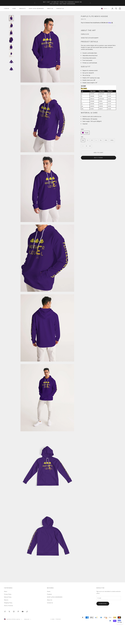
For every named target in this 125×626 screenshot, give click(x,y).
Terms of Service (8, 605)
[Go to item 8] (11, 69)
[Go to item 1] (11, 18)
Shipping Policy (8, 603)
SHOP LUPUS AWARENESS (36, 8)
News (5, 591)
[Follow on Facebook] (5, 611)
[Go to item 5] (11, 47)
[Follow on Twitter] (9, 611)
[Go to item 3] (11, 33)
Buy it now (98, 157)
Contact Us (60, 8)
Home (14, 8)
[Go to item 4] (11, 40)
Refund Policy (7, 597)
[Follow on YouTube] (22, 611)
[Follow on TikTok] (27, 611)
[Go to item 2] (11, 25)
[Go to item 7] (11, 62)
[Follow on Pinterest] (18, 611)
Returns (6, 600)
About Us (50, 8)
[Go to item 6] (11, 54)
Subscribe (103, 603)
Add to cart (98, 152)
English (26, 619)
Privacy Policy (7, 594)
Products (22, 8)
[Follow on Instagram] (14, 611)
